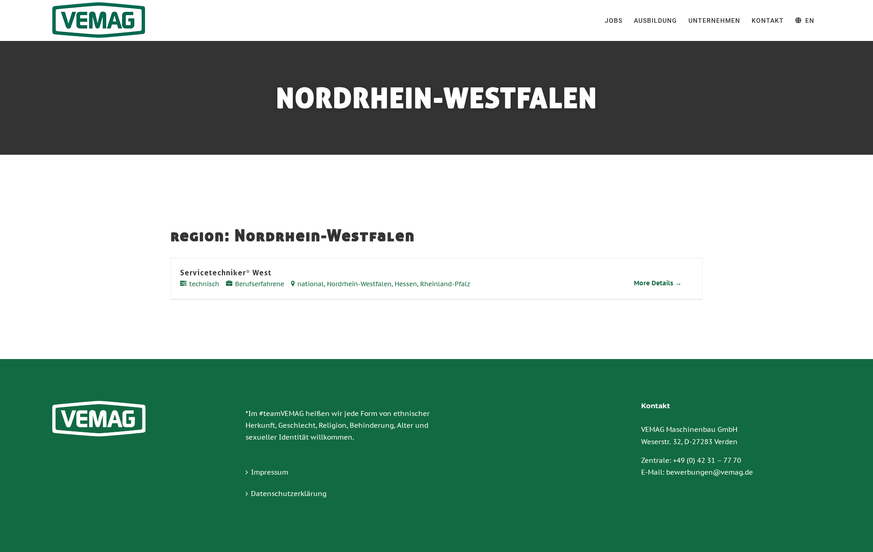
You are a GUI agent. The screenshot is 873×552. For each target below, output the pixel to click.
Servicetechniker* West (225, 272)
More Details (654, 283)
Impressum (269, 472)
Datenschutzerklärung (288, 493)
